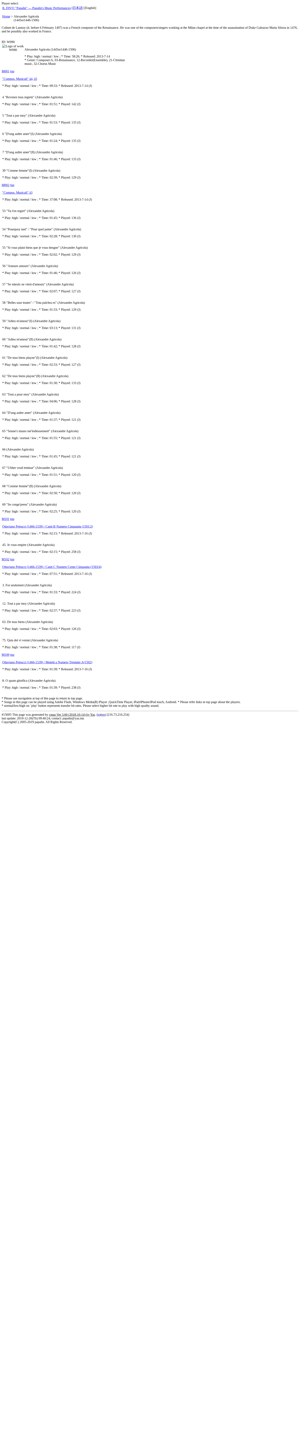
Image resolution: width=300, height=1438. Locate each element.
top (12, 71)
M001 (5, 71)
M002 (5, 185)
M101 (5, 519)
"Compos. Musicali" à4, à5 (19, 79)
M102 (5, 559)
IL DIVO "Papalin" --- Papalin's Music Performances (36, 8)
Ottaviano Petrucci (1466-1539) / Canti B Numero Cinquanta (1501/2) (47, 526)
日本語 (77, 8)
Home (6, 16)
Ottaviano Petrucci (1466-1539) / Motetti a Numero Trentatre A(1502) (47, 662)
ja (99, 714)
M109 (5, 654)
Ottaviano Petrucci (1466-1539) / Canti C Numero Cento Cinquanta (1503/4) (51, 567)
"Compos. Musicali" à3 (17, 192)
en (103, 714)
